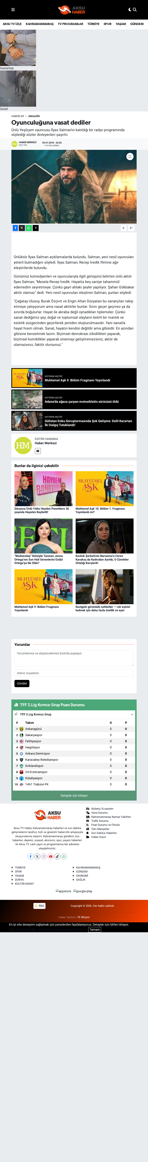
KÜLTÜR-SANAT (24, 883)
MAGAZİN (34, 116)
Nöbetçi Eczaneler (102, 808)
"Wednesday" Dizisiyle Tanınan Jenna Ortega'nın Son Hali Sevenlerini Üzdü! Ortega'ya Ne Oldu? (38, 559)
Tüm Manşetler (100, 829)
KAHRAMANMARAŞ (39, 24)
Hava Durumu (99, 812)
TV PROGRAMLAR (70, 24)
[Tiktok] (57, 856)
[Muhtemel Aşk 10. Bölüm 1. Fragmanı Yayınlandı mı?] (105, 488)
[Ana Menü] (13, 9)
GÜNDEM (136, 24)
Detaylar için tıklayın (74, 795)
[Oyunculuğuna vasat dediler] (74, 187)
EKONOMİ (82, 875)
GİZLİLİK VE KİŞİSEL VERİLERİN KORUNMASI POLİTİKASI (48, 929)
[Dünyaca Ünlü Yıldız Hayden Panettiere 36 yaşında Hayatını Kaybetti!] (43, 488)
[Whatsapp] (64, 856)
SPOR (108, 24)
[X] (37, 856)
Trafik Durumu (99, 820)
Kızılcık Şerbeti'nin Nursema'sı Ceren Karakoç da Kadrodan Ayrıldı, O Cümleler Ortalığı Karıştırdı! (102, 559)
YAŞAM (121, 24)
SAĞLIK (80, 879)
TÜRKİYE (93, 24)
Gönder (22, 683)
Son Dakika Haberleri (104, 833)
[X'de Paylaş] (22, 228)
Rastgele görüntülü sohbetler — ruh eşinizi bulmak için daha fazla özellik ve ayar (103, 608)
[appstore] (64, 891)
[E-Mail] (38, 451)
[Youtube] (51, 856)
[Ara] (135, 9)
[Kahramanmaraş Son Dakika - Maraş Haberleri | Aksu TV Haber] (71, 10)
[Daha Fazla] (36, 228)
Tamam (95, 929)
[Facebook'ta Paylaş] (15, 228)
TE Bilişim (83, 917)
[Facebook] (31, 856)
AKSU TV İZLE (12, 24)
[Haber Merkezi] (23, 445)
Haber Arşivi (98, 837)
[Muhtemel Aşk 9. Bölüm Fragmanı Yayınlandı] (43, 586)
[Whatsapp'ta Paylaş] (29, 228)
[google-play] (83, 891)
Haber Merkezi (46, 443)
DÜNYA (19, 879)
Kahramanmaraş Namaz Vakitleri (111, 817)
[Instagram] (44, 856)
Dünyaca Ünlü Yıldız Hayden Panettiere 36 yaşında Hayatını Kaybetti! (41, 510)
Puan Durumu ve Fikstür (105, 824)
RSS (41, 905)
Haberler (17, 116)
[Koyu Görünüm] (130, 9)
